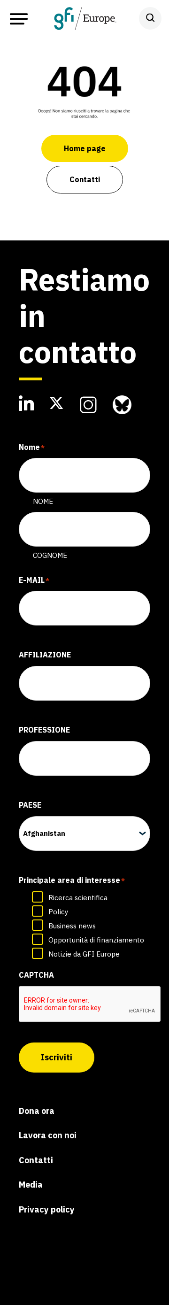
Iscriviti (56, 1057)
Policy (58, 911)
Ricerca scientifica (78, 897)
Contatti (84, 179)
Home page (85, 148)
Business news (72, 925)
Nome (43, 501)
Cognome (50, 555)
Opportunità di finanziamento (96, 939)
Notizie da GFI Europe (84, 954)
